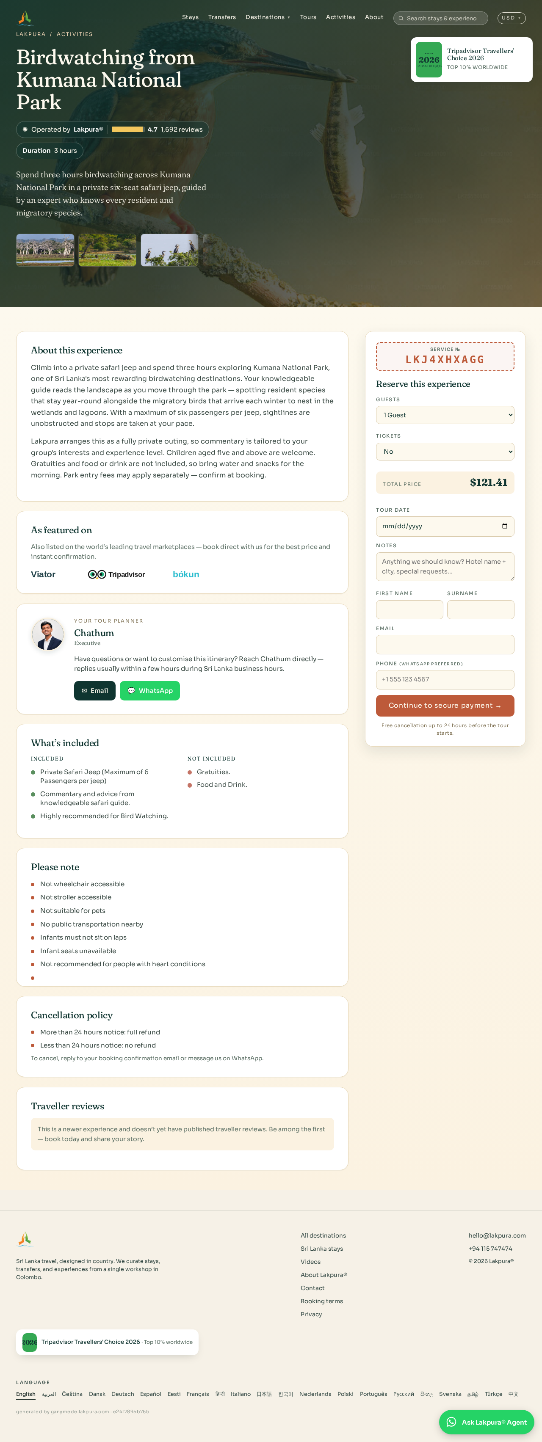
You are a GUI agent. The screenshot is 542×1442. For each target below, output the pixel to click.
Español (150, 1394)
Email (95, 691)
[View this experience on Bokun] (191, 574)
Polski (345, 1394)
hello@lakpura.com (497, 1235)
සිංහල (426, 1394)
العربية (49, 1394)
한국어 (285, 1394)
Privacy (311, 1314)
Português (373, 1394)
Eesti (174, 1394)
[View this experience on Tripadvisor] (124, 574)
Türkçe (494, 1394)
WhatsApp (150, 691)
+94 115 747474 (490, 1248)
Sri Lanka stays (322, 1248)
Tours (308, 17)
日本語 (264, 1394)
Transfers (222, 17)
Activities (340, 17)
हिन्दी (220, 1394)
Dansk (97, 1394)
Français (198, 1394)
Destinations (268, 17)
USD (512, 18)
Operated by (112, 129)
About (374, 17)
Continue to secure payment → (445, 705)
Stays (190, 17)
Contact (313, 1288)
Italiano (241, 1394)
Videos (311, 1262)
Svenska (450, 1394)
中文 (514, 1394)
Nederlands (315, 1394)
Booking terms (322, 1301)
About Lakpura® (324, 1275)
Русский (403, 1394)
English (26, 1394)
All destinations (323, 1235)
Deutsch (122, 1394)
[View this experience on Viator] (53, 574)
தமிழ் (472, 1394)
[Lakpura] (25, 18)
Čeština (72, 1394)
